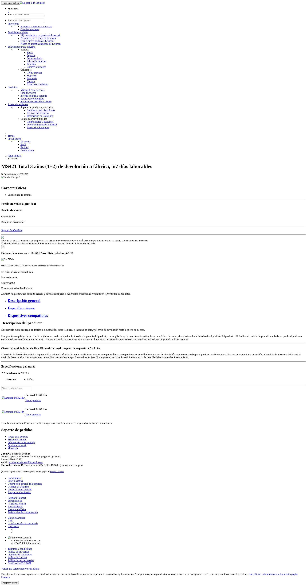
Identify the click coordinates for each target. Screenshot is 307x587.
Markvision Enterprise (38, 127)
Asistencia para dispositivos (41, 110)
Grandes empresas (29, 29)
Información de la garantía (33, 95)
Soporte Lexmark (57, 472)
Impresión (32, 78)
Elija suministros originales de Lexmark (40, 35)
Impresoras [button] (13, 23)
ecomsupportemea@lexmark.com (26, 462)
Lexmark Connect (17, 497)
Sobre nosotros (15, 481)
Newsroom (13, 526)
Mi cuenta (25, 141)
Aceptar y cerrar (10, 583)
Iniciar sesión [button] (14, 138)
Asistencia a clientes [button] (18, 104)
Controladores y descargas (40, 121)
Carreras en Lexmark (18, 486)
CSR (10, 520)
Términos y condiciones (20, 548)
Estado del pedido (17, 439)
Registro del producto (38, 113)
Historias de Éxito (17, 509)
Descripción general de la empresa (25, 483)
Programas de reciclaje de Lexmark (38, 38)
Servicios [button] (12, 87)
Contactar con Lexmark (19, 489)
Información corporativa (20, 554)
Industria (31, 64)
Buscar (11, 14)
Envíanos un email (17, 445)
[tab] (157, 300)
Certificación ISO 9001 (19, 563)
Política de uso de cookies (21, 560)
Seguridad (32, 75)
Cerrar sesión (27, 150)
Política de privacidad (18, 551)
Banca (30, 52)
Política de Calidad (17, 557)
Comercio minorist (36, 67)
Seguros (31, 55)
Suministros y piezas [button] (18, 32)
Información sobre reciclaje (21, 442)
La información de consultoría (23, 523)
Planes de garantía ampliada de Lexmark (40, 43)
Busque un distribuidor (19, 492)
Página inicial (14, 155)
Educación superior (36, 61)
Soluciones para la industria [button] (21, 46)
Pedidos (24, 147)
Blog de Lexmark (16, 517)
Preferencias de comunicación (23, 512)
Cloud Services (34, 72)
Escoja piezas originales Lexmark (37, 41)
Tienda (11, 135)
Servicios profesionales (32, 98)
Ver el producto (33, 400)
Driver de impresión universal (42, 124)
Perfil (23, 144)
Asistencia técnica (17, 503)
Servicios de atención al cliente (35, 101)
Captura (31, 81)
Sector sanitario (34, 58)
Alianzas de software (37, 84)
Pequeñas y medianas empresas (36, 26)
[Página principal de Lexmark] (32, 2)
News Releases (15, 506)
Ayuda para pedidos (18, 436)
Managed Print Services (32, 90)
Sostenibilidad (15, 500)
